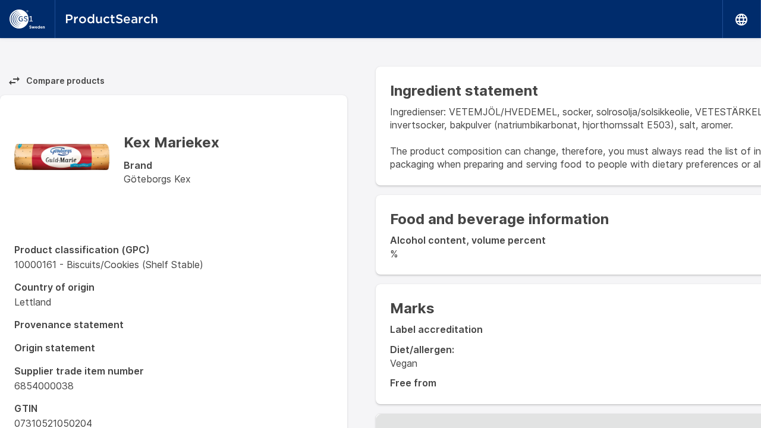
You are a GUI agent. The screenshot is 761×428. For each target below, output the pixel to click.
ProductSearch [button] (111, 19)
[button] (742, 19)
